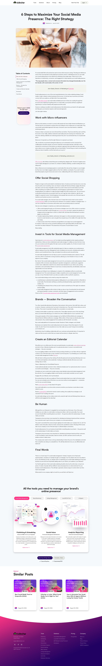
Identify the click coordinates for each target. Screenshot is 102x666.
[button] (35, 2)
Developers (56, 643)
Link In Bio (43, 655)
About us (82, 636)
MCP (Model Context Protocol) (61, 640)
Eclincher (71, 88)
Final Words (19, 94)
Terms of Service (83, 640)
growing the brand (39, 201)
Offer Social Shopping (21, 79)
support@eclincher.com (19, 641)
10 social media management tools (51, 293)
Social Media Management (60, 636)
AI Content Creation (45, 645)
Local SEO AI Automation (59, 638)
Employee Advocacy (45, 658)
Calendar (43, 640)
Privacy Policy (83, 643)
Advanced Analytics (45, 653)
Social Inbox (43, 643)
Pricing (54, 2)
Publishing (43, 636)
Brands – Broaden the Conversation (21, 86)
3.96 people (42, 100)
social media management (43, 245)
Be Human (18, 91)
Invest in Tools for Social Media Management (23, 82)
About (48, 2)
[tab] (21, 498)
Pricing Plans (74, 636)
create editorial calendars (79, 345)
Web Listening (44, 649)
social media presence (48, 240)
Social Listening (44, 647)
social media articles (43, 384)
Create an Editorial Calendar (22, 89)
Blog (60, 2)
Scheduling (43, 638)
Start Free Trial (75, 2)
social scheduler (63, 210)
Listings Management (45, 651)
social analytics (42, 391)
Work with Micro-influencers (21, 76)
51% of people (38, 161)
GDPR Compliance (84, 645)
